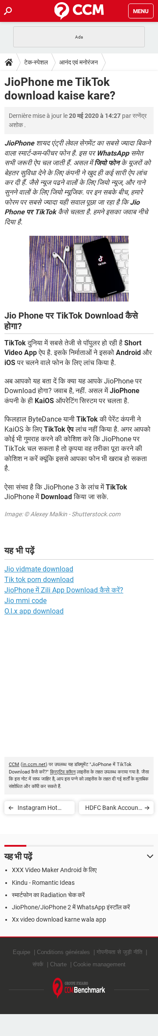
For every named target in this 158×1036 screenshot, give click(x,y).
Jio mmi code (25, 600)
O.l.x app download (34, 611)
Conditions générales (63, 952)
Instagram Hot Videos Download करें (41, 809)
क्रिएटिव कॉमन (62, 772)
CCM (14, 764)
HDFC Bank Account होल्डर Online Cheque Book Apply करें (112, 809)
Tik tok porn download (39, 579)
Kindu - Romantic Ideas (43, 882)
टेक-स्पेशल (36, 62)
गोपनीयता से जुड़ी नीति (119, 952)
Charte (58, 964)
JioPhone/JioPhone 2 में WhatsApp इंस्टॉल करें (71, 907)
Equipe (21, 952)
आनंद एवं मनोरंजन (78, 62)
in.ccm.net (34, 764)
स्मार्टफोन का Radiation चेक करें (48, 894)
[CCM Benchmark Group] (79, 988)
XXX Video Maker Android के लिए (54, 869)
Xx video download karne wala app (59, 919)
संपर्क (37, 964)
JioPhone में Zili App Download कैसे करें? (63, 590)
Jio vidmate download (38, 569)
